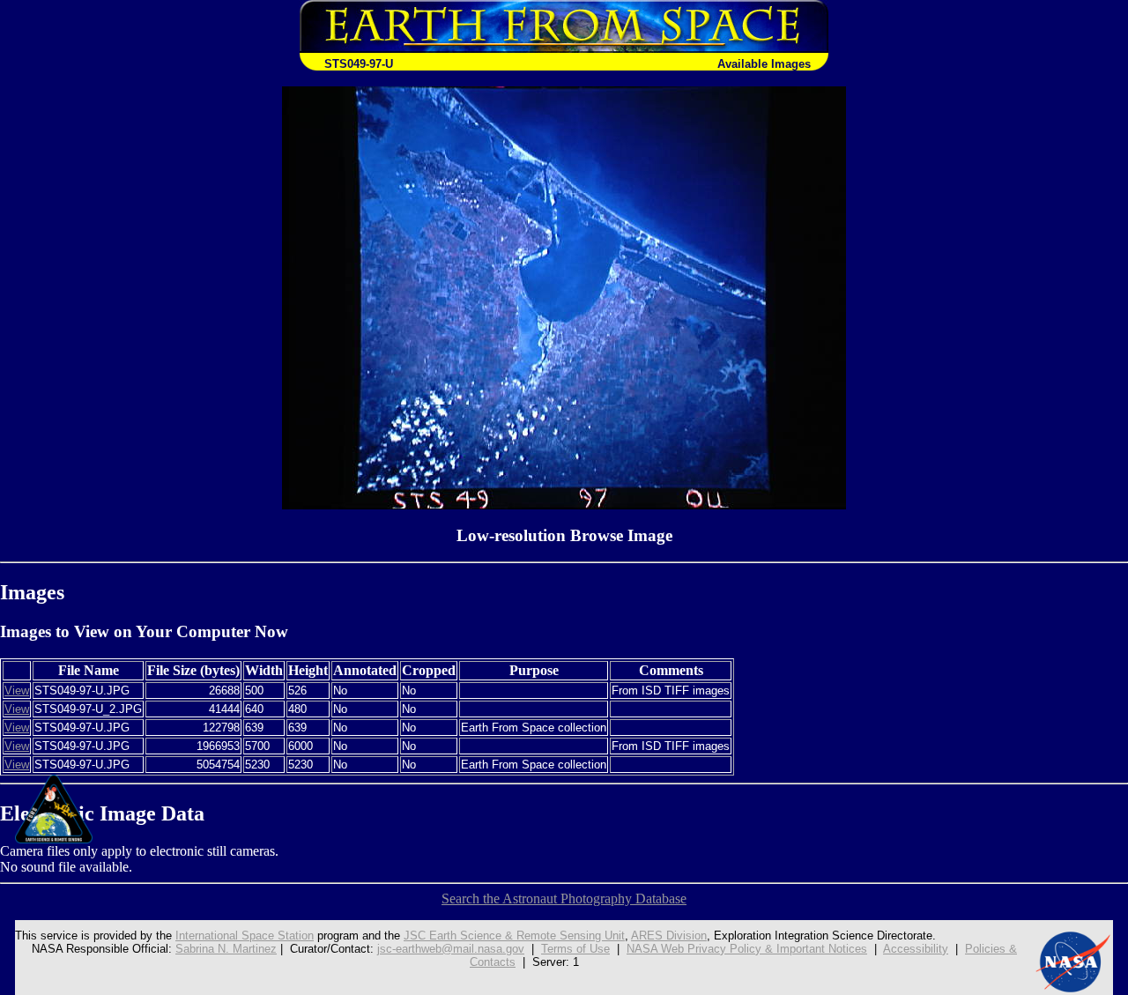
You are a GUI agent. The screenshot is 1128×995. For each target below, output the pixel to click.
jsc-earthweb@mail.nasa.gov (450, 948)
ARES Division (669, 935)
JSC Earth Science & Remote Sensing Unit (514, 935)
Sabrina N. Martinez (226, 948)
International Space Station (244, 935)
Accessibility (915, 948)
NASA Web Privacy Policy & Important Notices (747, 948)
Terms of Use (575, 948)
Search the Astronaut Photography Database (564, 898)
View (16, 690)
